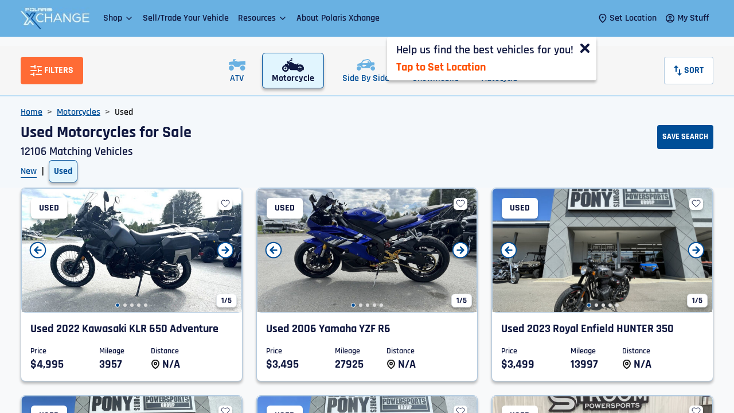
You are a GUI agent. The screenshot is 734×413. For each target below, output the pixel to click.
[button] (118, 18)
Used (63, 171)
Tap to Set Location (441, 67)
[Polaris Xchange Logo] (55, 18)
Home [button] (31, 112)
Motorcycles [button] (78, 112)
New (29, 171)
